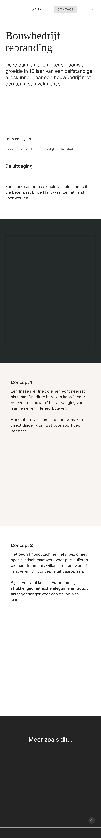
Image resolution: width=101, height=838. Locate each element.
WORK (37, 9)
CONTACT (65, 9)
